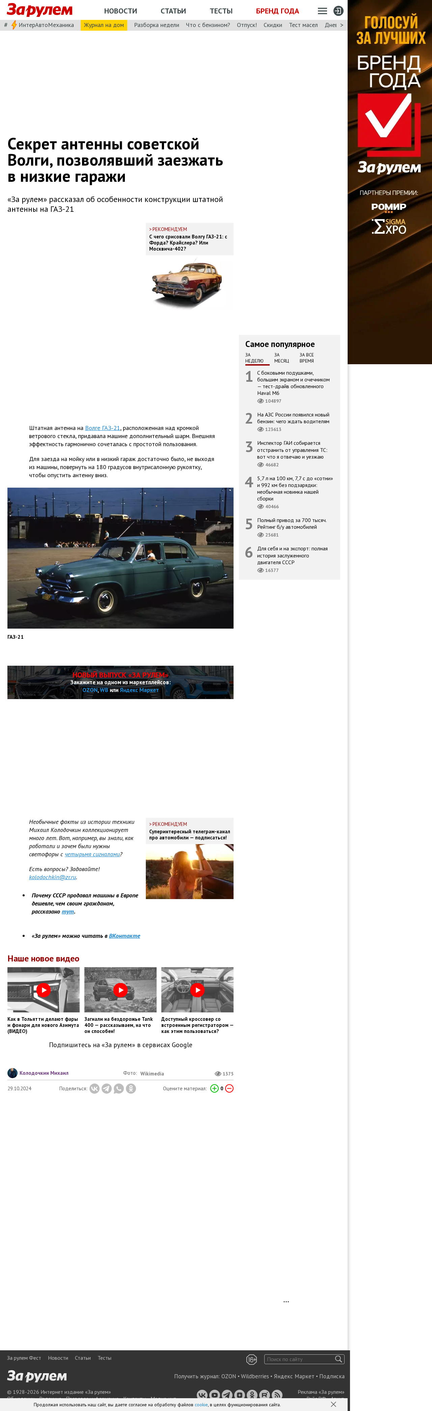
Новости (120, 11)
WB (104, 690)
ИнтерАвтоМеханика (46, 25)
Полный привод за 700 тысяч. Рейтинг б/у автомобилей (292, 523)
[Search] (338, 1359)
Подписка (332, 1376)
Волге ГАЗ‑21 (102, 428)
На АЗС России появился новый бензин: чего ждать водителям (293, 418)
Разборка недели (156, 25)
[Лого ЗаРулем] (39, 10)
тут (68, 911)
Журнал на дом (104, 25)
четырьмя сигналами (92, 854)
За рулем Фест (24, 1357)
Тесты (221, 11)
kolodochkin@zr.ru (52, 877)
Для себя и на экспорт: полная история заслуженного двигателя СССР (292, 555)
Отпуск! (247, 25)
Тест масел (303, 25)
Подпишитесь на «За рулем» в (120, 1045)
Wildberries (255, 1376)
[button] (334, 1405)
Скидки (273, 25)
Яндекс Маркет (139, 690)
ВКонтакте (124, 936)
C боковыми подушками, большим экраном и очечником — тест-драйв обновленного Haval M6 (293, 382)
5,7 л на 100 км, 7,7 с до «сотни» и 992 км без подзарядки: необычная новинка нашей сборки (295, 488)
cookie (201, 1405)
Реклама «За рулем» (321, 1391)
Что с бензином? (208, 25)
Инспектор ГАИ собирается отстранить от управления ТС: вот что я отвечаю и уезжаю (292, 449)
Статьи (173, 11)
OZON (90, 690)
